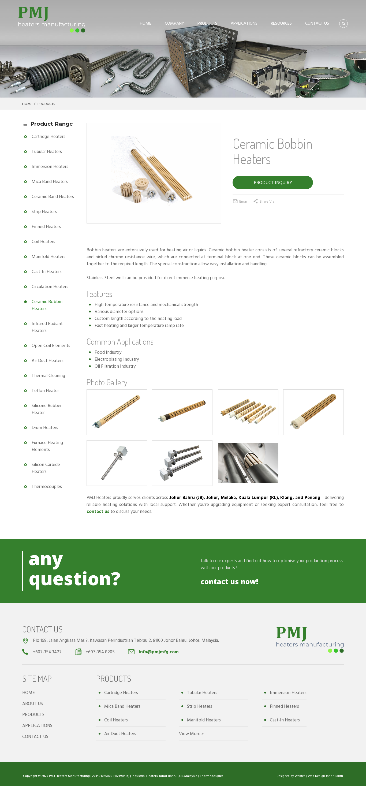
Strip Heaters (44, 211)
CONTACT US (317, 23)
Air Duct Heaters (48, 360)
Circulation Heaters (50, 286)
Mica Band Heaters (50, 181)
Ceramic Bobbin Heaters (47, 305)
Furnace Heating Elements (47, 446)
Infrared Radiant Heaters (47, 327)
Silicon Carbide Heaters (46, 468)
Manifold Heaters (48, 256)
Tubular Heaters (47, 151)
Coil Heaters (43, 241)
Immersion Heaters (50, 166)
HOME (145, 23)
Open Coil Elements (51, 345)
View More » (191, 733)
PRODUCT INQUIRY (273, 182)
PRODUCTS (207, 23)
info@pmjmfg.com (159, 651)
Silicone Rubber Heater (47, 409)
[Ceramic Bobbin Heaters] (154, 211)
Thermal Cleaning (48, 375)
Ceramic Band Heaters (53, 196)
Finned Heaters (46, 226)
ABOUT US (32, 703)
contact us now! (229, 581)
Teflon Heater (45, 390)
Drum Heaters (45, 427)
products (226, 567)
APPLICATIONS (244, 23)
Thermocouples (47, 486)
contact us (98, 511)
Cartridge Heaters (48, 136)
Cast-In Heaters (47, 271)
